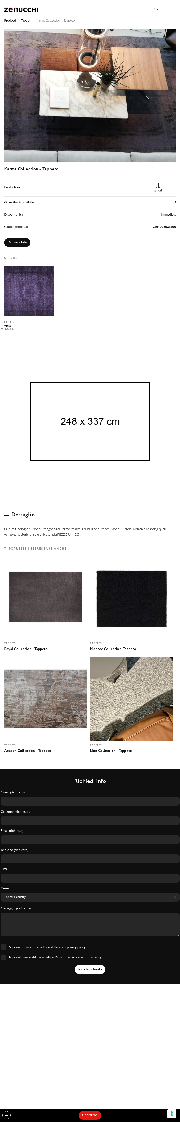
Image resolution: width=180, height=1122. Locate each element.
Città (4, 869)
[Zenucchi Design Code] (21, 9)
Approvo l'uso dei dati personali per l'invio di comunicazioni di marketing (55, 957)
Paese (5, 889)
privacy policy (76, 947)
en (156, 9)
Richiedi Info (17, 242)
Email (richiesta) (12, 831)
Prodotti (10, 20)
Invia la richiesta (90, 969)
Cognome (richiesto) (15, 812)
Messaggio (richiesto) (16, 909)
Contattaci (90, 1115)
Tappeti (26, 20)
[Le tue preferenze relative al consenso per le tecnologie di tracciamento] (171, 1113)
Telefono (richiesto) (14, 850)
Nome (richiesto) (13, 793)
